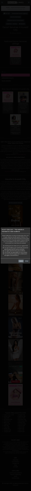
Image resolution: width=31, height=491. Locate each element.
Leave (21, 261)
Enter (26, 261)
